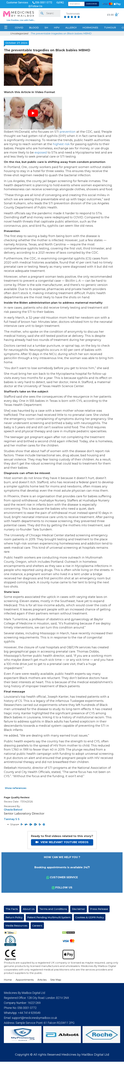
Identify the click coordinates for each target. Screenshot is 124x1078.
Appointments (25, 979)
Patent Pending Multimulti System (49, 917)
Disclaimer (78, 908)
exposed (41, 152)
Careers (37, 925)
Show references (15, 788)
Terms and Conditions (53, 908)
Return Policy (13, 917)
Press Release (99, 908)
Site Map (55, 979)
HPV (57, 27)
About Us (29, 908)
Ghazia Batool (13, 809)
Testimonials (73, 14)
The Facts (11, 908)
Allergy (71, 27)
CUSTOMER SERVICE (64, 877)
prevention (68, 132)
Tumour (110, 27)
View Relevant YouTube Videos (64, 842)
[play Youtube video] (33, 113)
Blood (34, 27)
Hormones (90, 27)
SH (46, 27)
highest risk (61, 144)
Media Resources (16, 925)
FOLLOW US (63, 887)
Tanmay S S (12, 819)
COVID (19, 27)
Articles (41, 979)
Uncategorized (19, 33)
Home (8, 979)
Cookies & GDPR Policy (89, 917)
